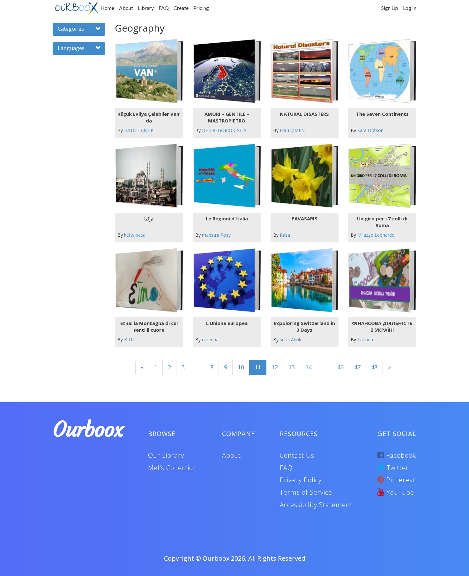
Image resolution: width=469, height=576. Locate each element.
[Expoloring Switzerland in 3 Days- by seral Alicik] (302, 280)
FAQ (164, 8)
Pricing (201, 8)
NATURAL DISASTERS (304, 114)
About (126, 8)
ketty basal (135, 235)
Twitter (397, 467)
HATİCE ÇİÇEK (138, 130)
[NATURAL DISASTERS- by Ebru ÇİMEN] (302, 71)
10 (241, 367)
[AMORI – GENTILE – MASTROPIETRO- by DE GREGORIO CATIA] (224, 71)
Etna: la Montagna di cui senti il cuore (149, 326)
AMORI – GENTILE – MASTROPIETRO (227, 117)
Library (146, 8)
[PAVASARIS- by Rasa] (302, 176)
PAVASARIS (304, 218)
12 (275, 367)
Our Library (166, 455)
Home (107, 8)
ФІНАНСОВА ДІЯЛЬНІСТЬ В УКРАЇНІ (382, 326)
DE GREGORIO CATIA (224, 130)
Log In (409, 8)
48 (374, 367)
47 (357, 367)
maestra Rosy (216, 235)
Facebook (400, 455)
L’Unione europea (227, 323)
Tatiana (365, 339)
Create (181, 8)
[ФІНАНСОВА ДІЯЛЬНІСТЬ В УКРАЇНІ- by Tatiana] (379, 280)
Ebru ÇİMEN (292, 130)
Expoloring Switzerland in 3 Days (304, 326)
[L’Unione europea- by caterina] (224, 280)
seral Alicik (290, 339)
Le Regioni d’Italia (227, 218)
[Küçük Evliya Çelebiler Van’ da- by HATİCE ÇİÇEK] (146, 71)
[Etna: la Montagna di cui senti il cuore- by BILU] (146, 280)
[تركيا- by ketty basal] (146, 176)
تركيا (148, 218)
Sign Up (389, 8)
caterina (210, 339)
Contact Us (297, 455)
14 (308, 367)
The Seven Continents (382, 114)
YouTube (399, 492)
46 (340, 367)
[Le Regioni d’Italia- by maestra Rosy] (224, 176)
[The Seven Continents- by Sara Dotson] (379, 71)
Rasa (285, 235)
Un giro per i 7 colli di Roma (382, 221)
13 (291, 367)
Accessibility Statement (316, 504)
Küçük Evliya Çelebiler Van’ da (148, 117)
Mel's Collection (172, 467)
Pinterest (399, 480)
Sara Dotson (370, 130)
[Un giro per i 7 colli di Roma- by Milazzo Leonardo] (379, 176)
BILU (129, 339)
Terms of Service (306, 492)
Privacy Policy (301, 480)
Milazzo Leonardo (376, 235)
